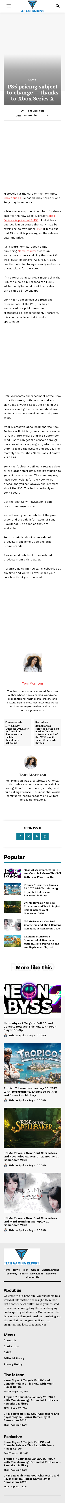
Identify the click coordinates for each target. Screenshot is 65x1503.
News (32, 79)
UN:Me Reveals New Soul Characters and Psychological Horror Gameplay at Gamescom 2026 (42, 908)
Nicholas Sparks (17, 1035)
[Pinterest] (36, 836)
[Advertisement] (32, 158)
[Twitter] (28, 836)
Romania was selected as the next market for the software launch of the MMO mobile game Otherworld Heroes (47, 734)
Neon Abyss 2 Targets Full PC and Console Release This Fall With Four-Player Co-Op (42, 873)
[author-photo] (6, 1035)
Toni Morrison (35, 110)
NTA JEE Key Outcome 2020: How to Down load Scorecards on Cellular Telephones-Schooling (17, 734)
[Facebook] (20, 836)
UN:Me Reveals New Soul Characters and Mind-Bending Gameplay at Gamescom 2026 (42, 925)
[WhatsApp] (45, 836)
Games (7, 1391)
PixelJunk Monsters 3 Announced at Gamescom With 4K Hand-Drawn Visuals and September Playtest (41, 942)
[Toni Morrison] (32, 762)
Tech (6, 1408)
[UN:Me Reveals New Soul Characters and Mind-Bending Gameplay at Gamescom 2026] (12, 925)
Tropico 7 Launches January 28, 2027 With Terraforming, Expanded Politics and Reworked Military (41, 890)
